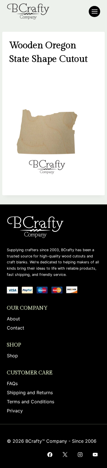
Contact (15, 328)
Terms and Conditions (30, 401)
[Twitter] (65, 454)
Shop (12, 355)
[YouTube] (95, 454)
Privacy (15, 411)
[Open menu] (94, 11)
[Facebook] (50, 454)
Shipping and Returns (30, 392)
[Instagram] (80, 454)
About (13, 319)
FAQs (12, 383)
